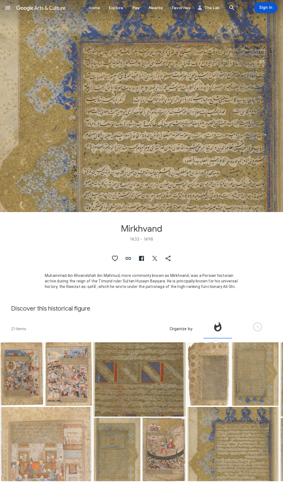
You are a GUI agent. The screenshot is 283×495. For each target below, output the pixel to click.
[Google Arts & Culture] (40, 7)
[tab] (217, 328)
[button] (7, 7)
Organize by (181, 328)
